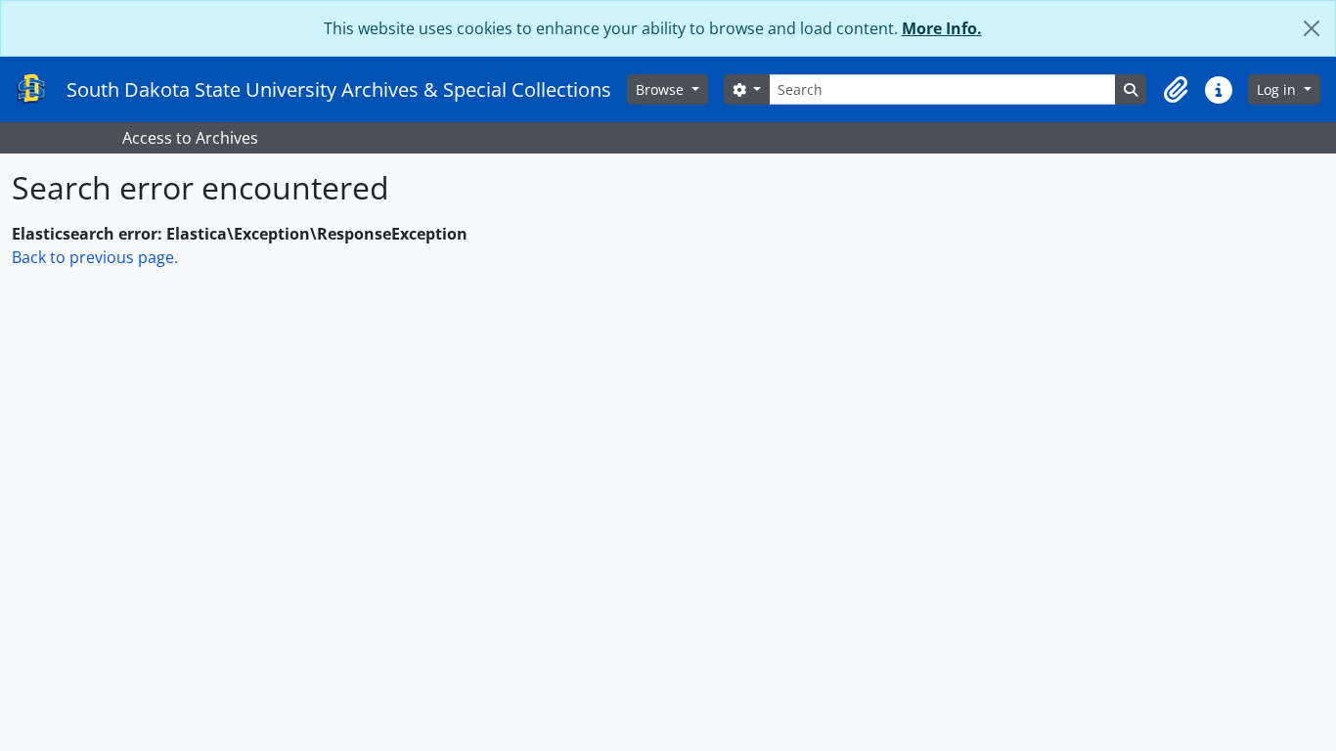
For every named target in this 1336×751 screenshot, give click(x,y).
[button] (1175, 89)
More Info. (942, 28)
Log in (1278, 89)
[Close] (1311, 28)
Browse (662, 89)
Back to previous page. (95, 257)
